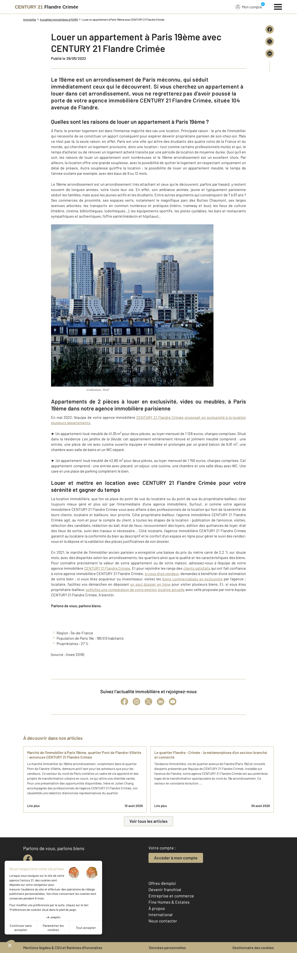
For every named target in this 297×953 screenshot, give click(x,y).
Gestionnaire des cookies (253, 947)
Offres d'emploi (162, 883)
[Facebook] (124, 701)
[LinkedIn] (160, 701)
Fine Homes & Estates (169, 902)
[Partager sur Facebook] (269, 29)
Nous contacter (162, 920)
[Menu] (278, 6)
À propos (156, 908)
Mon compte (252, 7)
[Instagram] (136, 701)
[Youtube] (172, 701)
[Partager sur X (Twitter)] (269, 41)
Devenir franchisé (164, 889)
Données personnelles (167, 947)
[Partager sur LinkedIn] (269, 53)
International (160, 914)
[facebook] (27, 859)
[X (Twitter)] (148, 701)
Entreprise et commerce (171, 895)
